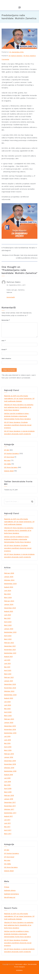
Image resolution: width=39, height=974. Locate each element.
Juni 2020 (7, 705)
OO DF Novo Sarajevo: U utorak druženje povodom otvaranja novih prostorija (19, 432)
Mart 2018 (7, 792)
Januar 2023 (8, 629)
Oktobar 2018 (9, 768)
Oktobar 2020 (9, 691)
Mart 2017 (7, 834)
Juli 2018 (7, 778)
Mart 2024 (8, 597)
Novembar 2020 (10, 688)
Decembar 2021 (10, 646)
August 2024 (8, 587)
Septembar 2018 (10, 771)
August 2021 (8, 656)
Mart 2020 (8, 715)
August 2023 (8, 611)
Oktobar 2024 (9, 580)
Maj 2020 (7, 709)
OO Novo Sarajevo (29, 55)
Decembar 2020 (10, 684)
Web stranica (6, 358)
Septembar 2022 (10, 632)
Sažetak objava (10, 890)
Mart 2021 (7, 674)
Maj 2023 (7, 618)
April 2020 (8, 712)
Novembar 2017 (10, 806)
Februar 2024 (9, 601)
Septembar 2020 (10, 695)
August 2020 (8, 698)
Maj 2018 (7, 785)
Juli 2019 (7, 736)
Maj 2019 (7, 743)
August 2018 (8, 775)
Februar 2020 (9, 719)
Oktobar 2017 (9, 809)
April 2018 (7, 788)
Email (4, 349)
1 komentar (5, 59)
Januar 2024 (8, 604)
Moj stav (7, 460)
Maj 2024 (7, 594)
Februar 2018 (9, 795)
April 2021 (7, 670)
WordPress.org (9, 897)
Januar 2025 (8, 577)
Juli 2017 (7, 820)
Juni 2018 (7, 781)
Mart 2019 (7, 750)
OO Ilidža (7, 464)
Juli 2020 (7, 702)
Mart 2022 (8, 639)
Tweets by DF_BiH (11, 490)
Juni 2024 (7, 590)
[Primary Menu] (19, 7)
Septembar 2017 (10, 813)
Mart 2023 (8, 625)
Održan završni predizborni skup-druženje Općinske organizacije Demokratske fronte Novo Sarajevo (17, 416)
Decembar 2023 (10, 608)
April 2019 (7, 747)
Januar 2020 (8, 722)
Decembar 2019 (10, 726)
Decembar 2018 (10, 761)
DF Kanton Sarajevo (15, 55)
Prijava (6, 887)
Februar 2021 (9, 677)
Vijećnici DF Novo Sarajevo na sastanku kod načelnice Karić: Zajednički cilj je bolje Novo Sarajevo (18, 407)
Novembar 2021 (10, 649)
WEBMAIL (19, 970)
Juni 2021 (7, 663)
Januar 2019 (8, 757)
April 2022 (8, 636)
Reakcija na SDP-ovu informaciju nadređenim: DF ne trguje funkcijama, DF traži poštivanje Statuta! (19, 398)
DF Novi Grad (9, 457)
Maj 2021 (7, 667)
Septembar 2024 (10, 583)
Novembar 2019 (10, 729)
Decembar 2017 (10, 802)
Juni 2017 (7, 823)
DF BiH (6, 450)
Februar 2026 (9, 573)
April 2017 (7, 830)
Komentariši (11, 297)
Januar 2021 (8, 681)
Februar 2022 (9, 643)
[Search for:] (19, 501)
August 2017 (8, 816)
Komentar (6, 320)
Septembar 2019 (10, 733)
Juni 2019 (7, 740)
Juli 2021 (7, 660)
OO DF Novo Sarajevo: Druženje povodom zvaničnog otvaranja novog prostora (17, 425)
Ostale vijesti (9, 471)
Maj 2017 (7, 827)
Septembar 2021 (10, 653)
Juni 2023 (7, 615)
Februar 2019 (9, 754)
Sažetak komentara (11, 894)
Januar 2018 (8, 799)
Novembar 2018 (10, 764)
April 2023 (8, 622)
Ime (4, 340)
